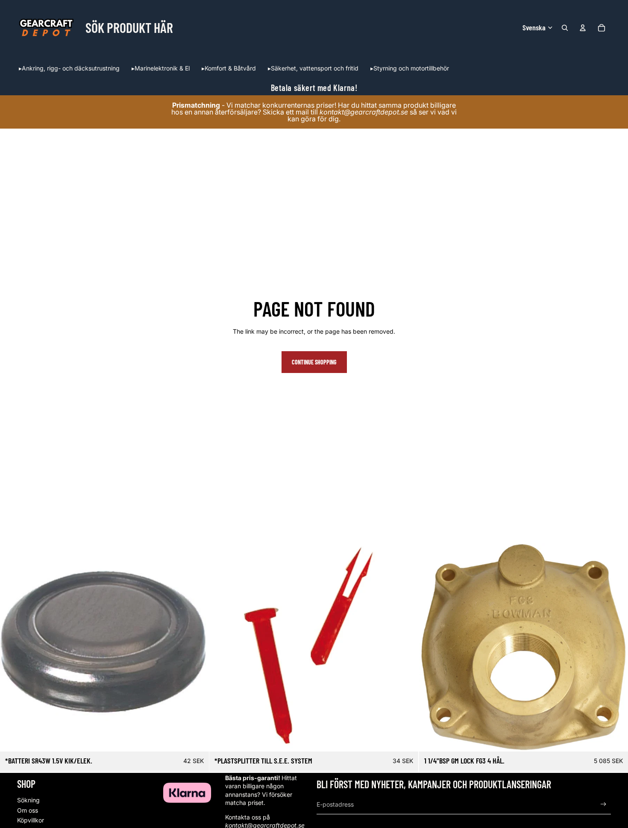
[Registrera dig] (603, 804)
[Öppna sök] (564, 27)
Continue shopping (314, 362)
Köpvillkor (30, 820)
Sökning (28, 800)
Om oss (27, 810)
